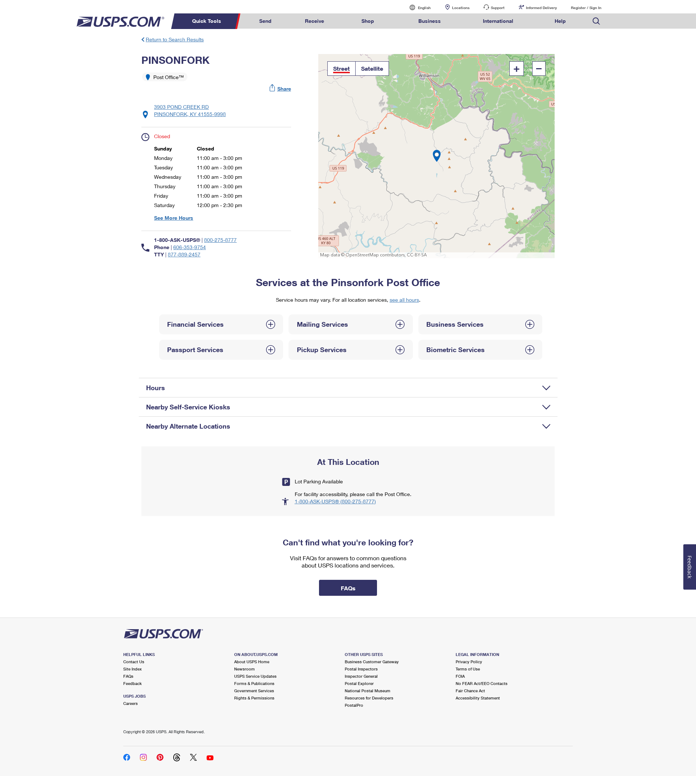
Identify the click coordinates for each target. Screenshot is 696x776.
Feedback (132, 683)
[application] (436, 156)
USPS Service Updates (255, 676)
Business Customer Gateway (372, 661)
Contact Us (133, 661)
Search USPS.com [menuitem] (596, 21)
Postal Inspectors (361, 668)
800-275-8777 (220, 240)
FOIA (460, 676)
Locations (460, 7)
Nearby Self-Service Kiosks (188, 407)
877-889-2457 (184, 254)
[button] (280, 89)
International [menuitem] (498, 21)
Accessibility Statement (478, 697)
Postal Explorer (359, 683)
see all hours (404, 300)
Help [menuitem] (560, 21)
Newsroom (244, 668)
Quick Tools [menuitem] (206, 21)
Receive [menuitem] (314, 21)
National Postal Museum (367, 690)
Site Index (132, 668)
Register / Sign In (586, 7)
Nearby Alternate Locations (188, 426)
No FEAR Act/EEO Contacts (482, 683)
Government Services (254, 690)
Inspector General (361, 676)
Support (498, 7)
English (417, 7)
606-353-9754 (189, 247)
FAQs (128, 676)
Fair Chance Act (470, 690)
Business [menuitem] (429, 21)
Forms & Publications (254, 683)
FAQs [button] (348, 588)
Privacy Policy (469, 661)
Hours (155, 388)
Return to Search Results (175, 39)
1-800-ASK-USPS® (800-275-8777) (335, 501)
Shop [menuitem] (367, 21)
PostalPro (354, 705)
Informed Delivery (541, 7)
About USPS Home (251, 661)
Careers (130, 703)
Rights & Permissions (254, 697)
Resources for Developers (369, 697)
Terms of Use (468, 668)
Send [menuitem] (265, 21)
